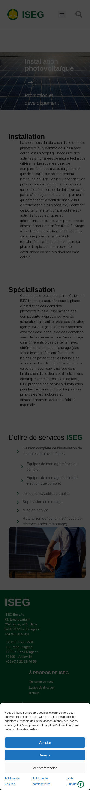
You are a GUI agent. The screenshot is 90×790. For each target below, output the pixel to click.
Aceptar (45, 742)
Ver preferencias (45, 768)
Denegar (45, 755)
